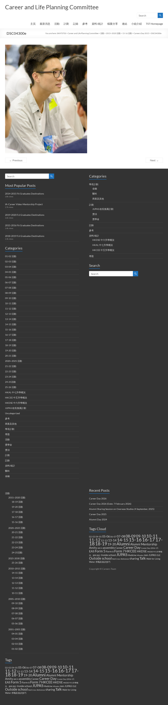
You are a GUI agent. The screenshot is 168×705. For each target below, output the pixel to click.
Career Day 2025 (97, 514)
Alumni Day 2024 (98, 519)
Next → (154, 160)
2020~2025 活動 (13, 361)
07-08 (37, 667)
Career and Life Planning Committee (52, 7)
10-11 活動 (10, 303)
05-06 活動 (10, 277)
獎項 (7, 450)
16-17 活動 (10, 334)
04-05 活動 (10, 272)
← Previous (15, 160)
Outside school (16, 689)
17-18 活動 (10, 340)
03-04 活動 (10, 266)
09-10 (57, 667)
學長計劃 (9, 429)
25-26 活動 (10, 387)
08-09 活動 (10, 292)
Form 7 (35, 682)
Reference (41, 690)
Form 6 (26, 682)
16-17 (64, 670)
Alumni (39, 674)
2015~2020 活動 (113, 33)
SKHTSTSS (61, 33)
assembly (25, 678)
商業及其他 (11, 423)
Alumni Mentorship (59, 675)
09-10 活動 (10, 298)
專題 (7, 434)
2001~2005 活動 (16, 629)
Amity (9, 678)
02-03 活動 (10, 261)
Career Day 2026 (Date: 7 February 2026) (110, 503)
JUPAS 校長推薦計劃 (15, 408)
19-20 (28, 675)
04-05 (15, 667)
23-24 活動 (10, 376)
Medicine (48, 686)
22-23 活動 (10, 371)
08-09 (47, 667)
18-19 (17, 674)
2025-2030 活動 (16, 558)
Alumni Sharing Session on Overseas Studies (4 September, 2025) (121, 509)
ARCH (15, 679)
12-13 (20, 671)
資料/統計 (97, 23)
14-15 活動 (10, 324)
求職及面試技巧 (18, 693)
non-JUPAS (66, 686)
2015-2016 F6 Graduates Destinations (24, 225)
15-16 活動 (127, 33)
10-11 (68, 667)
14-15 (38, 670)
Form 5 (16, 682)
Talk (58, 689)
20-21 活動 (10, 355)
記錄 (75, 23)
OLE (74, 686)
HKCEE (46, 682)
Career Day (48, 678)
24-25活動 (10, 381)
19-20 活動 (10, 350)
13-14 (28, 671)
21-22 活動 (10, 366)
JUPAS (37, 685)
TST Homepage (154, 23)
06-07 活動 (10, 282)
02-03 (8, 667)
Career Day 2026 (97, 498)
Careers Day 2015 (141, 33)
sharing (50, 689)
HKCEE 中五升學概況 (16, 397)
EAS (7, 682)
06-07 (29, 667)
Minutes (56, 686)
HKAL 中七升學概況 (15, 392)
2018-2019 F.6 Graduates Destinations (24, 236)
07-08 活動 (10, 287)
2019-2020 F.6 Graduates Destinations (24, 214)
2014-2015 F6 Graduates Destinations (24, 193)
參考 (85, 23)
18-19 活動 (10, 345)
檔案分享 (112, 23)
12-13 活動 (10, 313)
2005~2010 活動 (16, 599)
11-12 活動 (10, 308)
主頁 (33, 23)
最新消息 (45, 23)
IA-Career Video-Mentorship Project (24, 204)
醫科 (7, 470)
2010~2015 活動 (16, 568)
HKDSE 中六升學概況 (16, 402)
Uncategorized (12, 413)
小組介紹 (136, 23)
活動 (57, 23)
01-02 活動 (10, 256)
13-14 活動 (10, 319)
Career (35, 678)
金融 (7, 476)
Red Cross (32, 690)
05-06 (22, 667)
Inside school (24, 685)
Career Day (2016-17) (65, 679)
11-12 (10, 671)
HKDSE (58, 682)
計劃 (66, 23)
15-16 (51, 670)
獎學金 (8, 444)
